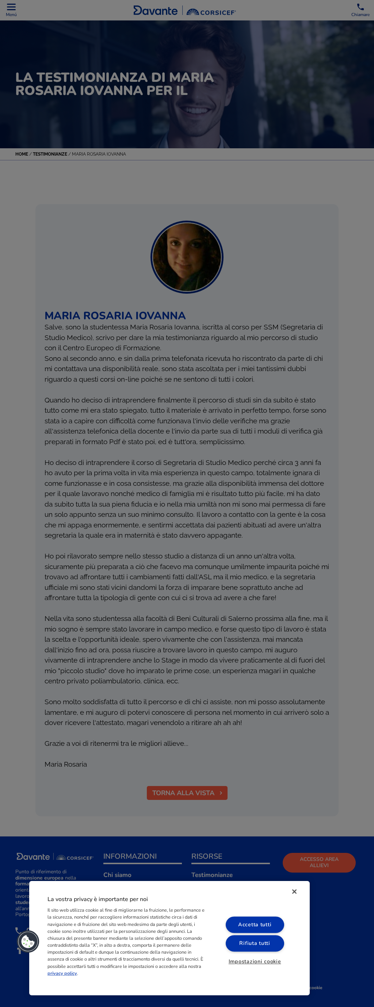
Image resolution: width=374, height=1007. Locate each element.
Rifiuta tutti (254, 943)
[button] (28, 941)
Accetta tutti (254, 924)
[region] (169, 938)
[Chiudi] (294, 892)
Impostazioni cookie (255, 961)
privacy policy (62, 973)
